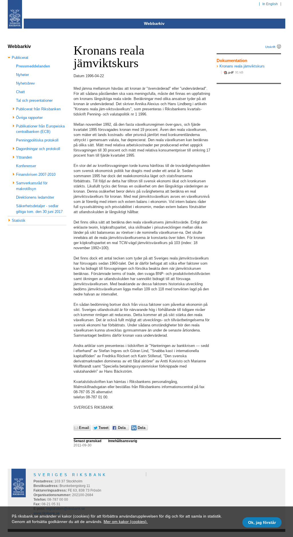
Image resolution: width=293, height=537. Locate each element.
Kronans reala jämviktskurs (242, 66)
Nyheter (22, 75)
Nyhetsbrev (25, 83)
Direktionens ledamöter (35, 197)
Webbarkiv (154, 23)
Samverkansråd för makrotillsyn (31, 186)
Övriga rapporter (29, 117)
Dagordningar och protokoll (38, 149)
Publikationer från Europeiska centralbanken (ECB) (40, 129)
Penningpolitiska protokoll (37, 140)
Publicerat (20, 57)
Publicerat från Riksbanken (38, 109)
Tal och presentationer (34, 100)
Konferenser (26, 166)
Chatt (20, 92)
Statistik (18, 220)
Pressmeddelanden (33, 66)
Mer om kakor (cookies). (126, 521)
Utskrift (270, 47)
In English (270, 4)
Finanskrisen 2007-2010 (36, 174)
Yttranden (24, 157)
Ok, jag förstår (262, 522)
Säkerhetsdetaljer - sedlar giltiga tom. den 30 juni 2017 (39, 209)
